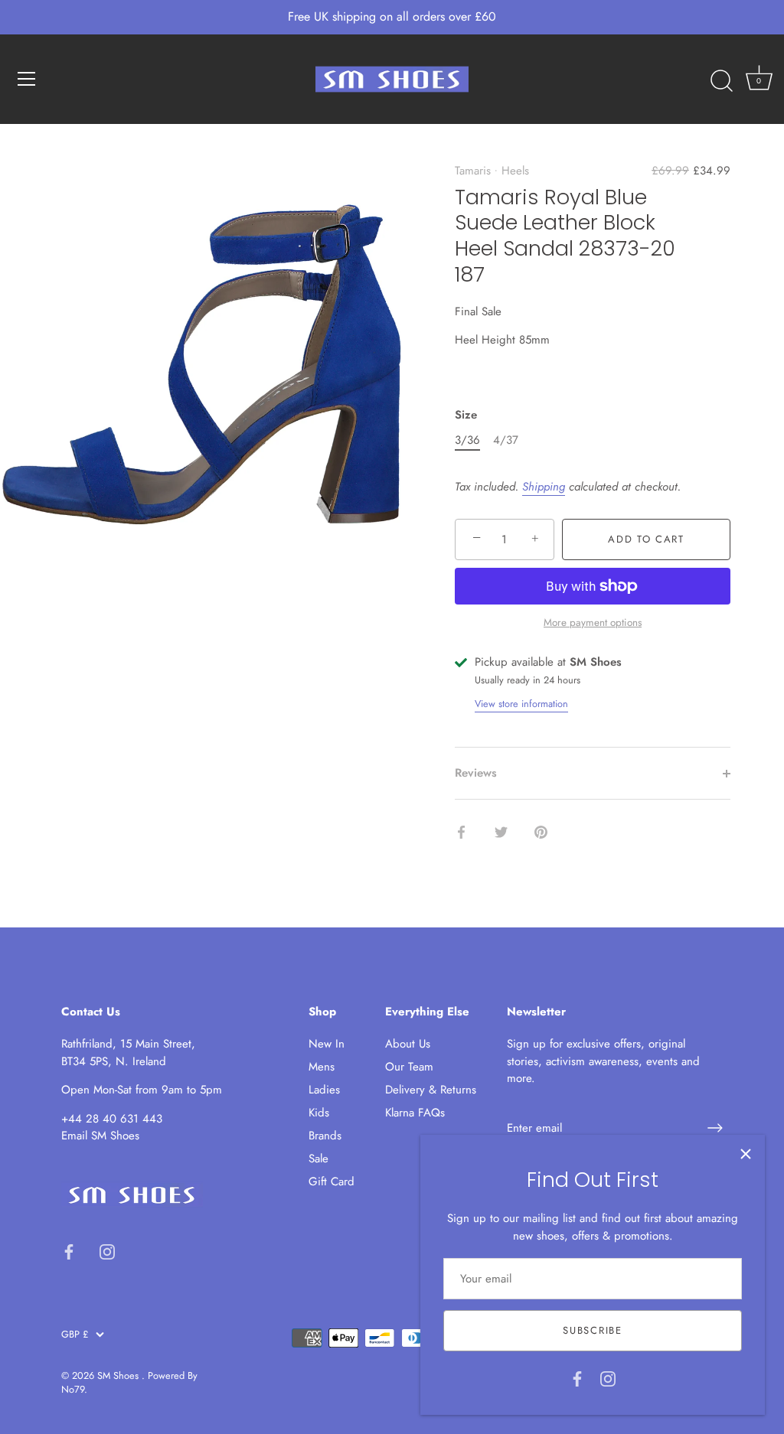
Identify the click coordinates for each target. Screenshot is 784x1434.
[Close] (746, 1154)
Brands (325, 1135)
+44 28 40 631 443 (111, 1118)
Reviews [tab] (476, 772)
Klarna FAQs (415, 1112)
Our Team (409, 1066)
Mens (322, 1066)
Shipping (543, 486)
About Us (407, 1043)
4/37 (505, 440)
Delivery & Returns (430, 1089)
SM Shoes (119, 1375)
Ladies (324, 1089)
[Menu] (27, 79)
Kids (319, 1112)
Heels (515, 170)
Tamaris (473, 170)
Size (466, 415)
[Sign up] (715, 1128)
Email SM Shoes (100, 1135)
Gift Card (331, 1181)
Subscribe (592, 1330)
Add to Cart (646, 539)
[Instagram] (608, 1377)
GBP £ (74, 1334)
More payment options (593, 622)
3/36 (467, 440)
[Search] (721, 81)
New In (327, 1043)
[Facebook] (577, 1377)
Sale (318, 1158)
